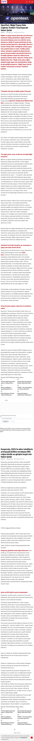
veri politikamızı (23, 737)
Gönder (5, 421)
